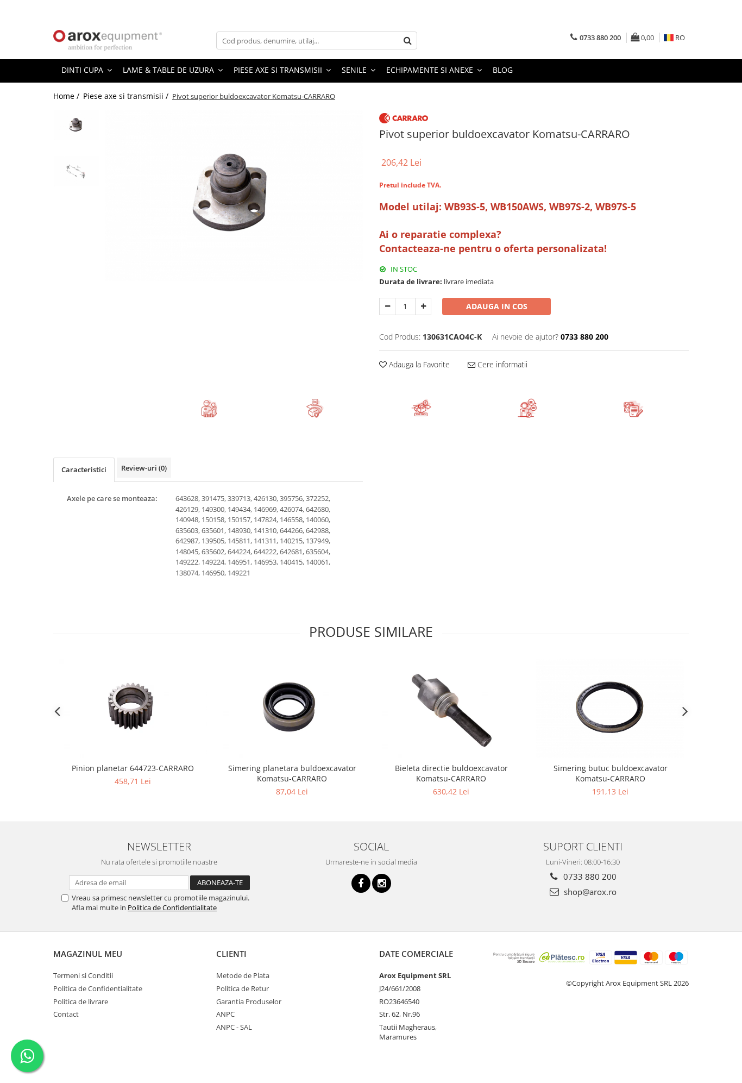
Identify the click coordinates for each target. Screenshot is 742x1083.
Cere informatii (501, 364)
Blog (503, 70)
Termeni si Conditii (83, 975)
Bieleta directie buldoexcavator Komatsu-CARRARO (451, 773)
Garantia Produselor (248, 1001)
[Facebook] (360, 883)
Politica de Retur (242, 988)
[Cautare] (407, 40)
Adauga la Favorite (418, 364)
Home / (67, 96)
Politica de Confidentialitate (172, 907)
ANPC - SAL (234, 1027)
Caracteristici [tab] (83, 469)
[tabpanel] (234, 195)
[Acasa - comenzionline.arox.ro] (107, 40)
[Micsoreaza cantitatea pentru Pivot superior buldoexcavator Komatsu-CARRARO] (387, 306)
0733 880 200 (589, 876)
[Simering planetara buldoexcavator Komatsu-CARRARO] (292, 708)
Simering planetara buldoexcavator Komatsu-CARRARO (292, 773)
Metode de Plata (242, 975)
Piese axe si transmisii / (127, 96)
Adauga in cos (496, 306)
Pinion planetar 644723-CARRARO (133, 768)
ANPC (225, 1014)
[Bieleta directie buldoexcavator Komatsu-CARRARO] (451, 708)
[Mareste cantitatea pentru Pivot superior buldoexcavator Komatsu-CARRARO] (423, 306)
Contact (66, 1014)
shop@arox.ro (589, 891)
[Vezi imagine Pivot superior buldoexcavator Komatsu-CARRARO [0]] (76, 125)
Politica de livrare (80, 1001)
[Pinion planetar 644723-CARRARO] (133, 708)
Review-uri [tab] (144, 468)
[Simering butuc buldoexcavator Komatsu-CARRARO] (610, 708)
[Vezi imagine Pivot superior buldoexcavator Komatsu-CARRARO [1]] (76, 171)
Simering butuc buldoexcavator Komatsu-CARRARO (611, 773)
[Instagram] (381, 883)
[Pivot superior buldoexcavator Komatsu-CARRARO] (234, 195)
